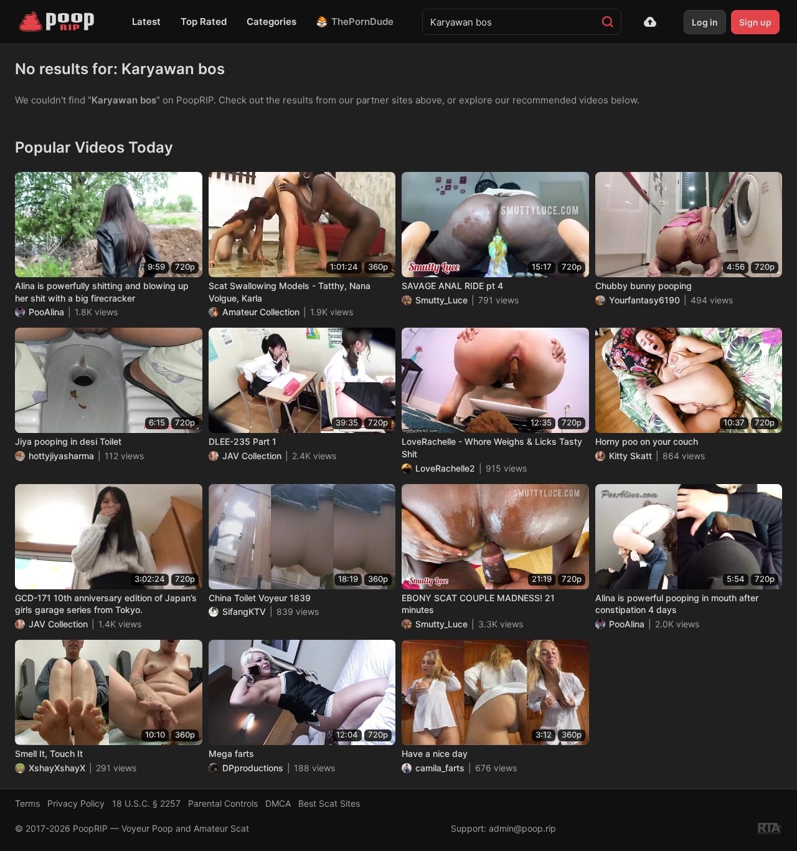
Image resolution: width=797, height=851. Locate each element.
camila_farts (440, 768)
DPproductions (252, 768)
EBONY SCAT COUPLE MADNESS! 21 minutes (478, 604)
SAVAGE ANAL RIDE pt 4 (452, 285)
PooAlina (46, 312)
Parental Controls (223, 803)
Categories (271, 21)
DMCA (278, 803)
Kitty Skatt (630, 455)
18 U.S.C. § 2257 (146, 803)
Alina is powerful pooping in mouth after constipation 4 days (676, 604)
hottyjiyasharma (61, 455)
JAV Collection (251, 455)
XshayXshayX (57, 768)
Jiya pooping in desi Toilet (68, 441)
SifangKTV (244, 611)
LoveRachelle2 (445, 468)
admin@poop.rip (522, 828)
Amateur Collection (260, 312)
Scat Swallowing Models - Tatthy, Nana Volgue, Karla (289, 291)
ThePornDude (362, 21)
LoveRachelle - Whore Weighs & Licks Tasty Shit (492, 447)
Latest (146, 21)
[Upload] (650, 22)
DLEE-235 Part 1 (242, 441)
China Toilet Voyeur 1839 (260, 597)
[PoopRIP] (57, 22)
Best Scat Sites (329, 803)
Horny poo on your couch (646, 441)
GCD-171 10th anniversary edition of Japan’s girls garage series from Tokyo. (106, 604)
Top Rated (204, 21)
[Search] (607, 21)
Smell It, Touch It (49, 753)
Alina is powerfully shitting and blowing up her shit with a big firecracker (102, 291)
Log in (705, 22)
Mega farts (231, 753)
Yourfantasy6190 (644, 300)
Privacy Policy (76, 803)
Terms (27, 803)
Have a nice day (435, 753)
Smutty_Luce (441, 300)
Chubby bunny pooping (643, 285)
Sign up (755, 22)
